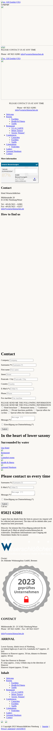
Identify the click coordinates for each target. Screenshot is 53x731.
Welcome (10, 114)
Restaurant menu (27, 408)
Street (3, 374)
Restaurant (10, 126)
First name (5, 370)
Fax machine (6, 398)
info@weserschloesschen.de (32, 54)
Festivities (15, 147)
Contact (9, 154)
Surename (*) (6, 365)
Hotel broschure (10, 408)
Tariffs (14, 124)
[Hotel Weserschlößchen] (20, 182)
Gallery (9, 149)
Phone (3, 393)
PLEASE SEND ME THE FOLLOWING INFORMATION (26, 403)
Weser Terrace (17, 130)
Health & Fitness (18, 121)
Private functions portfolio (22, 410)
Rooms (9, 117)
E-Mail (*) (5, 389)
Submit (4, 429)
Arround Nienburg (13, 151)
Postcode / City (7, 379)
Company (5, 360)
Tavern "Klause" (18, 133)
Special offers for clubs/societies (24, 413)
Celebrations (11, 144)
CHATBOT (21, 729)
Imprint (45, 726)
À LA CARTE (17, 128)
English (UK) (15, 2)
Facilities (15, 119)
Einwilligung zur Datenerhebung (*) (19, 424)
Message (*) (6, 420)
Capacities (15, 137)
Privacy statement (36, 535)
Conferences (11, 135)
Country (4, 384)
